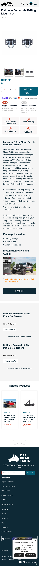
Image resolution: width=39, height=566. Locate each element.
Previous (2, 72)
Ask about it (30, 555)
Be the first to (19, 337)
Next (37, 72)
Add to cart (28, 91)
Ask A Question (9, 355)
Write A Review (9, 324)
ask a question (25, 368)
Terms (4, 559)
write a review (25, 337)
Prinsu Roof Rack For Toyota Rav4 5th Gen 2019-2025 (27, 547)
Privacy (11, 559)
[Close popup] (35, 540)
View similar (19, 555)
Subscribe (30, 473)
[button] (19, 266)
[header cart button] (31, 3)
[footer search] (3, 539)
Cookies (19, 559)
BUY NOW (19, 291)
